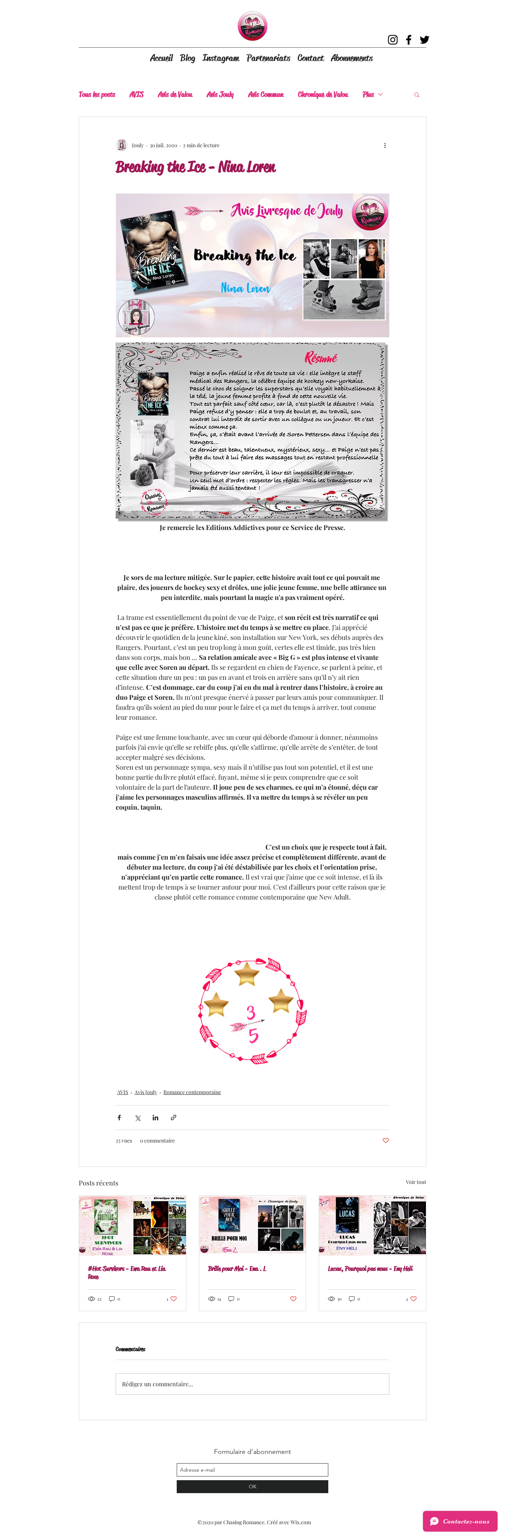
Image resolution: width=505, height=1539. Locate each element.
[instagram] (392, 39)
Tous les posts (97, 94)
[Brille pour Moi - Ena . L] (252, 1226)
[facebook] (408, 39)
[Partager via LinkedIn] (155, 1117)
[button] (416, 94)
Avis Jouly (220, 94)
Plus (368, 94)
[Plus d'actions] (384, 145)
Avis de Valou (175, 94)
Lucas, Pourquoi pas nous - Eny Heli (370, 1269)
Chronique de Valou (323, 94)
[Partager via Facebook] (119, 1117)
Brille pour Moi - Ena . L (237, 1269)
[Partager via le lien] (173, 1117)
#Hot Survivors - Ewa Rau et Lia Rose (126, 1273)
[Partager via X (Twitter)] (137, 1117)
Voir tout (416, 1181)
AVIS (136, 94)
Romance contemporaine (192, 1092)
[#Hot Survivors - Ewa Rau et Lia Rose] (132, 1226)
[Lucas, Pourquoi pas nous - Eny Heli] (372, 1226)
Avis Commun (265, 94)
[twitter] (424, 39)
